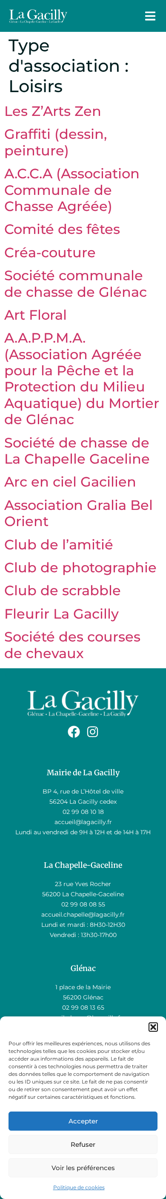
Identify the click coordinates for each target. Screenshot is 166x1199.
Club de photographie (80, 567)
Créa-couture (50, 252)
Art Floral (35, 315)
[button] (153, 1027)
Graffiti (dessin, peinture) (55, 142)
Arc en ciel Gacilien (70, 481)
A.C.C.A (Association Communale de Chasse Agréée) (72, 189)
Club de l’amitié (58, 544)
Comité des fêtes (62, 229)
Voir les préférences (83, 1168)
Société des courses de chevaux (72, 644)
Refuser (83, 1144)
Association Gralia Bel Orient (78, 513)
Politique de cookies (79, 1187)
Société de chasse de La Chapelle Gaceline (77, 450)
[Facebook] (74, 732)
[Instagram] (92, 732)
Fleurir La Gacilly (61, 613)
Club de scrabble (62, 590)
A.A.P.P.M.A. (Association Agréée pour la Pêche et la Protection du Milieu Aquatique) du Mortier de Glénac (81, 378)
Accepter (83, 1121)
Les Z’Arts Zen (52, 111)
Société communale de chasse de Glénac (75, 283)
